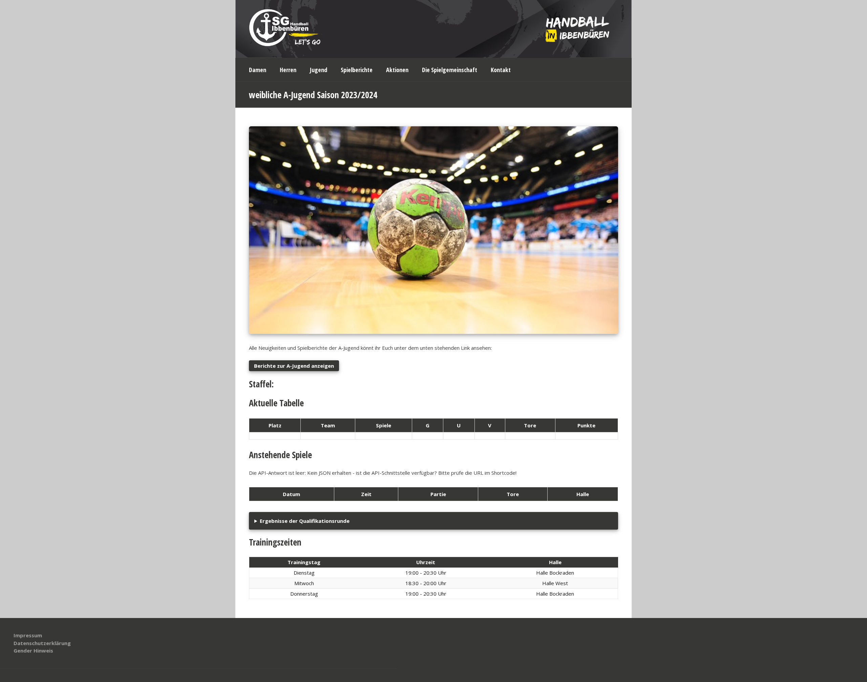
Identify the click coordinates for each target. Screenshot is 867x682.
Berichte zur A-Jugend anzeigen (294, 365)
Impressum (28, 635)
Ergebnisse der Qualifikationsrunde (305, 520)
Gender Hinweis (33, 650)
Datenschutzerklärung (42, 643)
